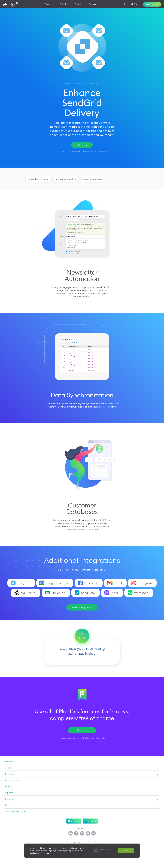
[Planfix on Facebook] (76, 833)
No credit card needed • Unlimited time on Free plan (82, 738)
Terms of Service (59, 842)
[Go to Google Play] (90, 821)
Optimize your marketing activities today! (82, 651)
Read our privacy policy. (101, 850)
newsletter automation (38, 179)
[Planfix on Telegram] (93, 833)
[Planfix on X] (82, 833)
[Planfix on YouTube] (87, 833)
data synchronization (66, 179)
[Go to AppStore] (73, 821)
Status (109, 842)
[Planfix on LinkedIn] (70, 833)
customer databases (92, 179)
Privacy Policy (74, 842)
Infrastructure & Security (93, 842)
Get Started (152, 4)
